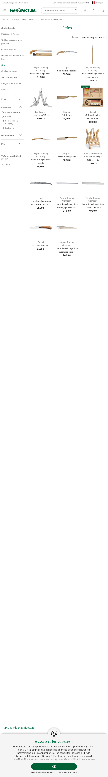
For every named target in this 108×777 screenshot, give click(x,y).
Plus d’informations (68, 772)
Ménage (15, 19)
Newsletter (23, 3)
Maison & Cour (28, 19)
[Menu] (4, 10)
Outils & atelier (44, 19)
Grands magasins (10, 3)
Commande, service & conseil (71, 3)
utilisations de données (54, 749)
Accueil (6, 19)
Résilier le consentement (42, 772)
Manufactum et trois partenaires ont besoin (37, 746)
